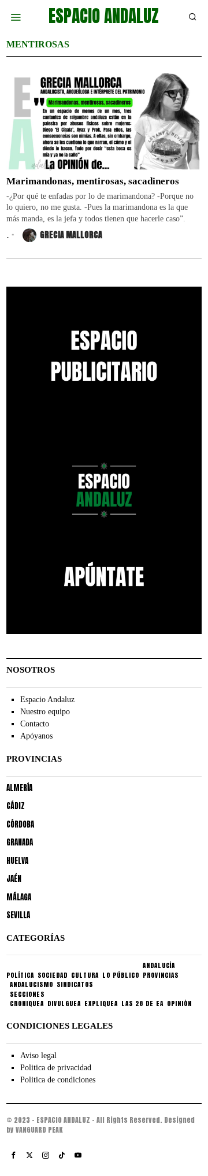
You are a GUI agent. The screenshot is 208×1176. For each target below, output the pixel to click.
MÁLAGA (18, 897)
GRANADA (19, 842)
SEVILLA (18, 915)
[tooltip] (13, 1155)
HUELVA (17, 860)
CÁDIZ (15, 805)
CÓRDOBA (20, 824)
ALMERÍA (19, 787)
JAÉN (13, 878)
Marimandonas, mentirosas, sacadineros (92, 181)
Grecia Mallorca (71, 235)
